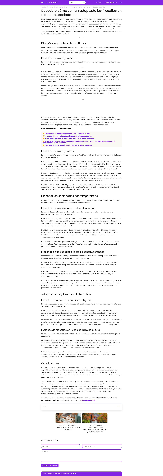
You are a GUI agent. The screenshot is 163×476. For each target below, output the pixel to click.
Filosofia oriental (110, 2)
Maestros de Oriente (49, 2)
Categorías (50, 474)
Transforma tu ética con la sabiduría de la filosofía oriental (67, 133)
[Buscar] (84, 2)
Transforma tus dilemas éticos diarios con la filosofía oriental (68, 145)
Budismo (99, 2)
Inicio (44, 474)
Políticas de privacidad (62, 474)
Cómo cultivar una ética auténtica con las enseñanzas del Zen (68, 136)
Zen (120, 2)
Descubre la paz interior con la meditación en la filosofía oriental (69, 138)
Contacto (74, 474)
